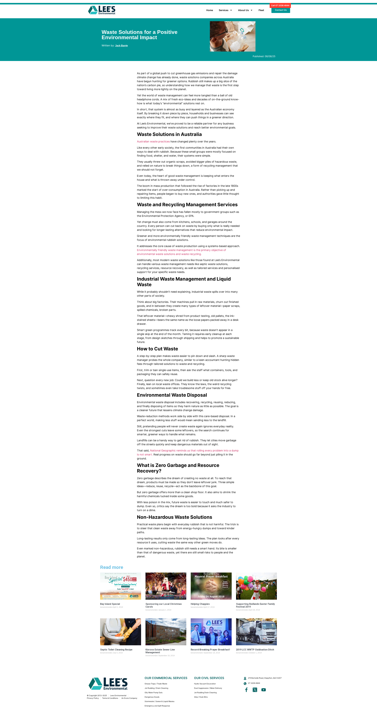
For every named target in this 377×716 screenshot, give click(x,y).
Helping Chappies (200, 604)
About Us (243, 10)
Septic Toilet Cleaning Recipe (116, 649)
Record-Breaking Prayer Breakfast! (210, 649)
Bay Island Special (110, 604)
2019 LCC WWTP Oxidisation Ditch (255, 649)
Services (223, 10)
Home (209, 10)
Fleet (261, 10)
